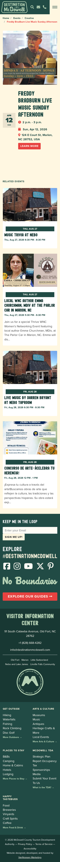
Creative (29, 18)
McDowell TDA (43, 750)
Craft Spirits (10, 818)
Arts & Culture (43, 708)
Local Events (41, 737)
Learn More (29, 146)
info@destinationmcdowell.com (30, 650)
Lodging (8, 774)
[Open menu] (55, 7)
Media (36, 774)
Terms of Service (43, 844)
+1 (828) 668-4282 (30, 643)
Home (6, 18)
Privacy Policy (25, 844)
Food (6, 805)
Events (16, 18)
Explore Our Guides (28, 596)
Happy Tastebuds (10, 798)
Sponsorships (41, 770)
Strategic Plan (41, 756)
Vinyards (8, 814)
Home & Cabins (13, 765)
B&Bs (6, 756)
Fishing (7, 724)
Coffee (7, 823)
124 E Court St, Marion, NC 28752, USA (35, 137)
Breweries (9, 810)
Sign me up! (13, 537)
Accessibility (30, 848)
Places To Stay (13, 750)
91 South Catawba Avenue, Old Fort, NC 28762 (30, 633)
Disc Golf (8, 733)
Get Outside (11, 708)
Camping (8, 761)
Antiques (38, 724)
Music (36, 719)
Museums (39, 715)
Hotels (7, 770)
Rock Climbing (12, 728)
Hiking (7, 715)
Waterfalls (9, 719)
